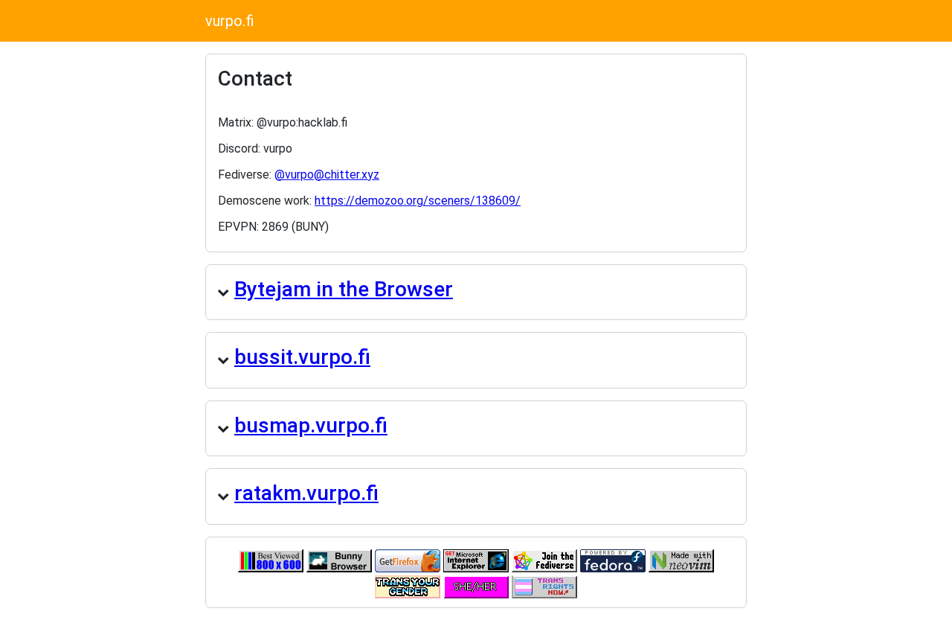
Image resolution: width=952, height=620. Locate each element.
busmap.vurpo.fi (310, 425)
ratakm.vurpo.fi (306, 493)
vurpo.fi (229, 21)
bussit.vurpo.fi (302, 357)
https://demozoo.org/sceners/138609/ (418, 201)
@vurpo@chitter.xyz (326, 174)
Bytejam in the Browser (343, 289)
